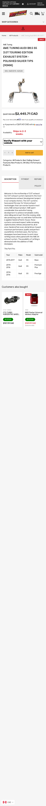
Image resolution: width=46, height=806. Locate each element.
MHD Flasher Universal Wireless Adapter (33, 313)
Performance (35, 163)
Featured (6, 163)
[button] (37, 13)
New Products (16, 163)
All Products (17, 160)
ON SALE (26, 163)
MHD (26, 310)
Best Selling (27, 160)
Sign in (39, 3)
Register (40, 5)
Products (6, 165)
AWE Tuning (7, 45)
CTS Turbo (7, 310)
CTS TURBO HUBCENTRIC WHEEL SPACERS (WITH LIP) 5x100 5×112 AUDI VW (11, 315)
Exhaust (36, 160)
